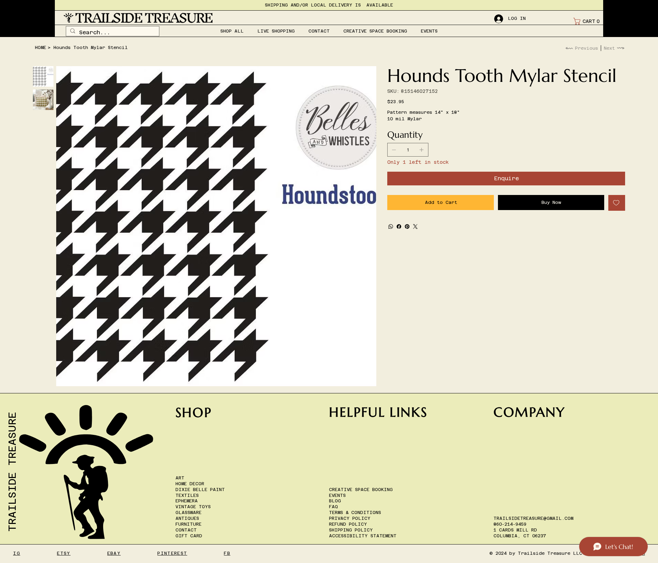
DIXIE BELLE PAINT (200, 489)
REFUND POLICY (348, 524)
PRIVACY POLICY (349, 518)
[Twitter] (415, 226)
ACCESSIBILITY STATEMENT (363, 535)
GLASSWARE (188, 512)
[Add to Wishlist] (616, 203)
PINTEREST (172, 553)
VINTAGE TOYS (193, 506)
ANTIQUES (187, 518)
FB (227, 553)
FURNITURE (188, 524)
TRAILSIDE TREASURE (143, 17)
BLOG (335, 500)
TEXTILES (187, 495)
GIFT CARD (188, 535)
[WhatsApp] (390, 226)
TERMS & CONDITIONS (355, 512)
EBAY (114, 553)
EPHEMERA (186, 500)
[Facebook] (398, 226)
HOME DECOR (189, 483)
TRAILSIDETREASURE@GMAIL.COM (533, 518)
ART (179, 477)
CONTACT (186, 530)
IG (16, 553)
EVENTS (337, 495)
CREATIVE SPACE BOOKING (361, 489)
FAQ (333, 506)
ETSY (63, 553)
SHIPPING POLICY (351, 530)
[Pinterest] (407, 226)
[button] (588, 21)
